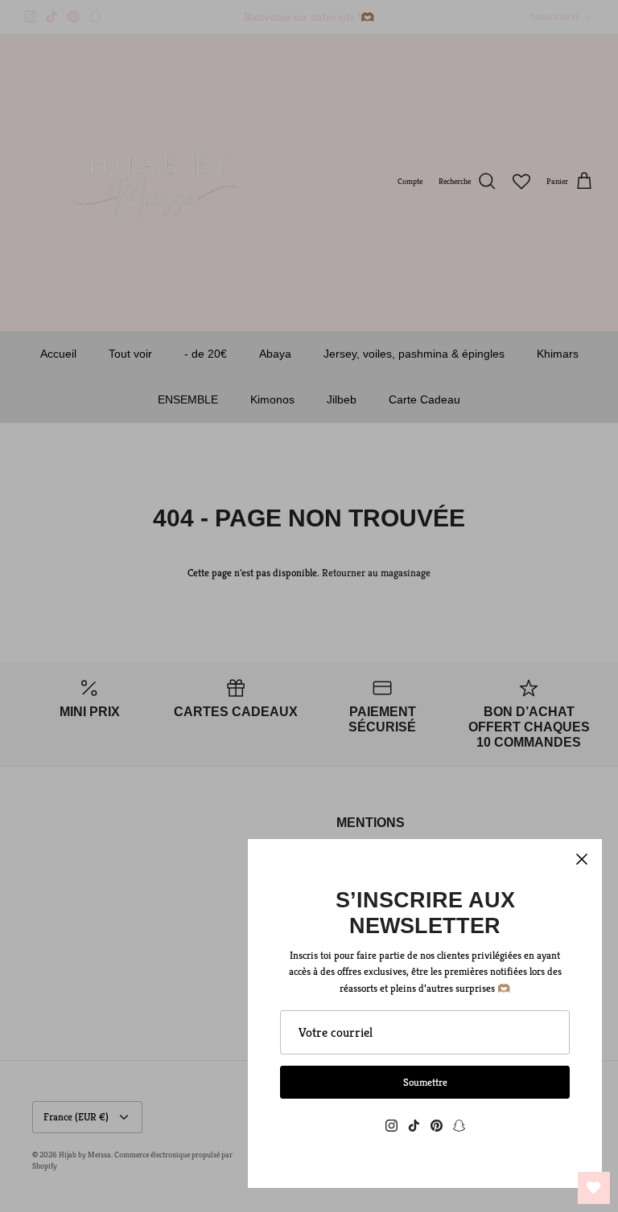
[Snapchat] (459, 1126)
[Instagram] (391, 1126)
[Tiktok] (414, 1126)
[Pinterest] (437, 1126)
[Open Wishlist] (594, 1188)
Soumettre (425, 1082)
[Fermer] (581, 859)
